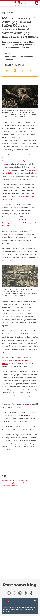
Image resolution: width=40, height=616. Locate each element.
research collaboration (9, 485)
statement (25, 404)
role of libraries (21, 480)
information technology (23, 483)
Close (35, 602)
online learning (7, 483)
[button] (8, 70)
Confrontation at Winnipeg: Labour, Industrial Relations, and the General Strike (19, 223)
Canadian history (7, 480)
